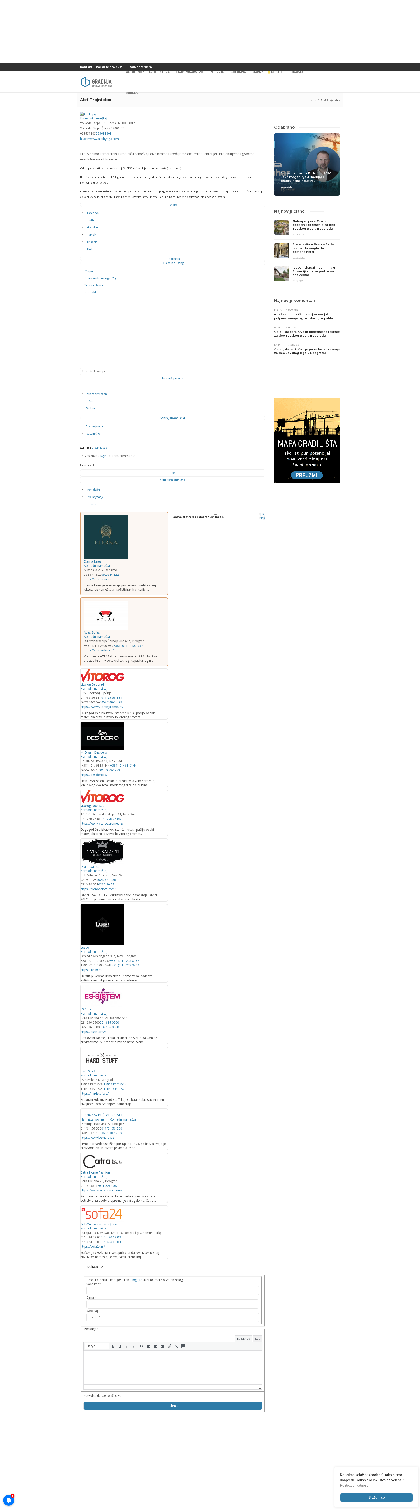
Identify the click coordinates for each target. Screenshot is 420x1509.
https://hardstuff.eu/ (94, 1093)
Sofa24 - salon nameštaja (98, 1224)
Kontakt (86, 67)
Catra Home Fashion (95, 1172)
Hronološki (93, 490)
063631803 (104, 133)
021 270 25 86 (111, 819)
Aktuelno (134, 72)
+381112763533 (114, 1084)
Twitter (91, 220)
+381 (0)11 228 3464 (124, 965)
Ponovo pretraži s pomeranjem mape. (198, 517)
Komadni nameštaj (93, 118)
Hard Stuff (87, 1071)
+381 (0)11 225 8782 (124, 960)
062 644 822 (110, 574)
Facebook (93, 213)
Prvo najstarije (95, 426)
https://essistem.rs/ (94, 1032)
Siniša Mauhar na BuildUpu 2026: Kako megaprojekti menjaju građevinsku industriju (306, 176)
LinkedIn (92, 242)
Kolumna (238, 72)
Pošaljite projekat (109, 67)
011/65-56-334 (111, 697)
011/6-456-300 (111, 1128)
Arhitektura (159, 72)
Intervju (217, 72)
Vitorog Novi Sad (92, 805)
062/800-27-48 (111, 702)
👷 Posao (274, 72)
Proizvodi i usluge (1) (100, 278)
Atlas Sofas (92, 632)
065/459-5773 (110, 770)
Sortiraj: (172, 418)
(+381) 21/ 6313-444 (123, 765)
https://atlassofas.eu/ (99, 650)
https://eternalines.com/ (100, 579)
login (103, 456)
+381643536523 (114, 1089)
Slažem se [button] (376, 1497)
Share (173, 205)
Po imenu (92, 504)
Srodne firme (94, 285)
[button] (97, 1346)
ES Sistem (87, 1009)
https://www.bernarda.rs (97, 1137)
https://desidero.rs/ (93, 775)
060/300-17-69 (111, 1133)
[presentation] (97, 1346)
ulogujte (136, 1280)
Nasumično (93, 433)
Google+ (92, 227)
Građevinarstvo (189, 72)
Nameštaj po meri (93, 1119)
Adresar (133, 92)
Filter (173, 473)
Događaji (296, 72)
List (262, 514)
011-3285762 (108, 1185)
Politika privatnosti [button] (354, 1485)
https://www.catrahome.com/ (101, 1190)
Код (257, 1338)
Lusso (84, 947)
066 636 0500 (109, 1027)
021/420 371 (107, 884)
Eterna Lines (92, 561)
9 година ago (99, 447)
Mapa (256, 72)
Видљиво (243, 1338)
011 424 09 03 (111, 1237)
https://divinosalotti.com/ (98, 889)
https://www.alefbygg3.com (99, 139)
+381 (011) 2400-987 (128, 645)
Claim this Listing (173, 263)
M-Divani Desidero (93, 752)
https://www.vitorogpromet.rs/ (101, 707)
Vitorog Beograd (92, 684)
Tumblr (91, 235)
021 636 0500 (109, 1022)
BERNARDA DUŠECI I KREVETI (102, 1115)
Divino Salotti (89, 866)
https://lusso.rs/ (91, 970)
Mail (89, 249)
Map (262, 518)
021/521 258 (107, 880)
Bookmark (173, 259)
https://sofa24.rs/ (92, 1246)
